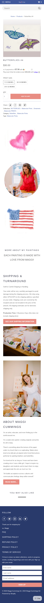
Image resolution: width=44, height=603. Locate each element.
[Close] (38, 272)
